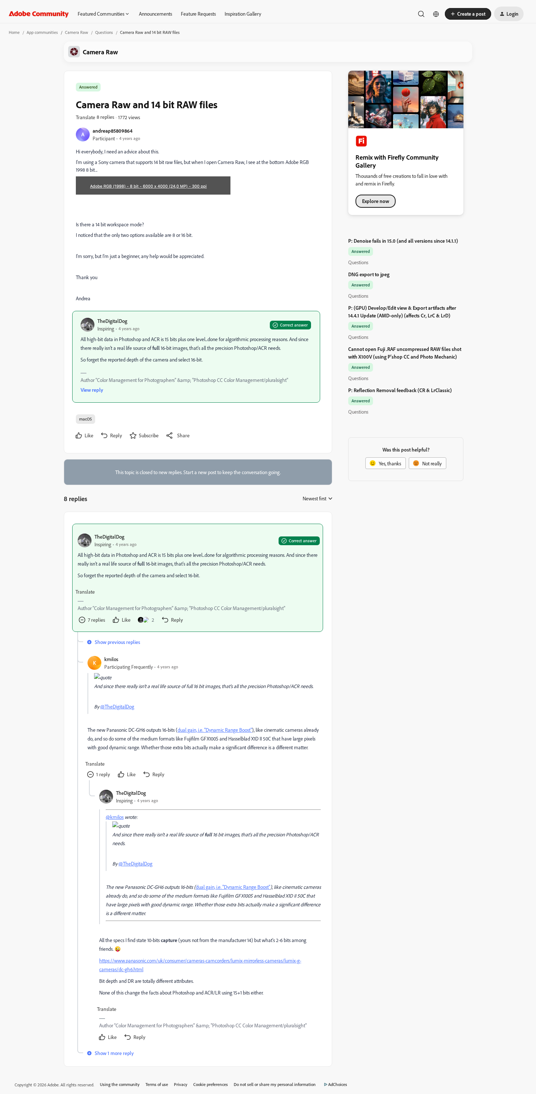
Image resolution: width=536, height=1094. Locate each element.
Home (14, 32)
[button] (468, 14)
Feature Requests (198, 14)
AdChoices (337, 1084)
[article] (197, 578)
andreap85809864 (112, 131)
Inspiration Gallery (243, 14)
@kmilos (115, 817)
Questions (104, 32)
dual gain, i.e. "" (215, 730)
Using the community (120, 1084)
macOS (85, 419)
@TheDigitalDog (117, 706)
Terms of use (156, 1084)
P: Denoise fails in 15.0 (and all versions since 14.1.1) (403, 241)
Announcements (155, 14)
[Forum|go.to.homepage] (39, 14)
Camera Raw (76, 32)
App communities (42, 32)
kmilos (111, 659)
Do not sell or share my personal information (275, 1084)
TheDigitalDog (112, 321)
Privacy (180, 1084)
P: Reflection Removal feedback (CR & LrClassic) (400, 390)
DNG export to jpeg (368, 274)
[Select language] (436, 14)
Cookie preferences (210, 1084)
